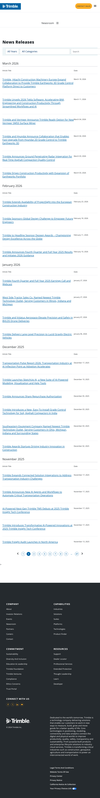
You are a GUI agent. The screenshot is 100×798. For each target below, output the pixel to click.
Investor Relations (14, 614)
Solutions (58, 614)
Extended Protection (63, 669)
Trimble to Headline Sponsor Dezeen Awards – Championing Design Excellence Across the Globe (36, 237)
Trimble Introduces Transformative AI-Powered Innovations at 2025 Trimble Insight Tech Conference (37, 527)
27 (77, 554)
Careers (9, 634)
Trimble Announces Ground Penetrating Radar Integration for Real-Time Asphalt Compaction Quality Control (37, 158)
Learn (56, 679)
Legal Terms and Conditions (62, 768)
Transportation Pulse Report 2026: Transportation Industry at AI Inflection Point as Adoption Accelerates (37, 364)
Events (9, 619)
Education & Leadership (16, 664)
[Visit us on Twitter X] (13, 704)
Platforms (58, 624)
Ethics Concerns (13, 684)
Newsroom (11, 624)
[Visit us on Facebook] (8, 704)
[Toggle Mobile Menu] (95, 5)
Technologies (59, 629)
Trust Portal (11, 689)
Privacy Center (56, 776)
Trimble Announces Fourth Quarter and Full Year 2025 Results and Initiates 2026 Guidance (37, 253)
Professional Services (63, 664)
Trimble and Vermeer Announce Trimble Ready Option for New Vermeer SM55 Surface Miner (38, 121)
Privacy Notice (56, 780)
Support (57, 654)
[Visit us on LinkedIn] (17, 704)
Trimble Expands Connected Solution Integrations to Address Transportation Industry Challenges (36, 477)
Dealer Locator (60, 659)
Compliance (11, 679)
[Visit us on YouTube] (22, 704)
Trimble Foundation (15, 669)
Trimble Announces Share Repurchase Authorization (32, 396)
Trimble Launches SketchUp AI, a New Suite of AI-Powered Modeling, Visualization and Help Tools (35, 381)
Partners (10, 629)
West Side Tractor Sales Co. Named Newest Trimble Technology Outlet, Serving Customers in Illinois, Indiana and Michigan (36, 301)
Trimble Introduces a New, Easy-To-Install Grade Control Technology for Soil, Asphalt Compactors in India (34, 411)
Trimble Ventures (13, 674)
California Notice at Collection (63, 784)
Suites (56, 619)
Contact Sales (84, 6)
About (9, 609)
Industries (58, 609)
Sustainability (12, 654)
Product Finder (60, 634)
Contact (9, 639)
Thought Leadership (62, 674)
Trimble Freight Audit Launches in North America (30, 542)
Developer (58, 684)
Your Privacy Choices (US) (61, 788)
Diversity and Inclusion (16, 659)
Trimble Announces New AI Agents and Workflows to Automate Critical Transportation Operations (32, 493)
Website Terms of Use (59, 772)
